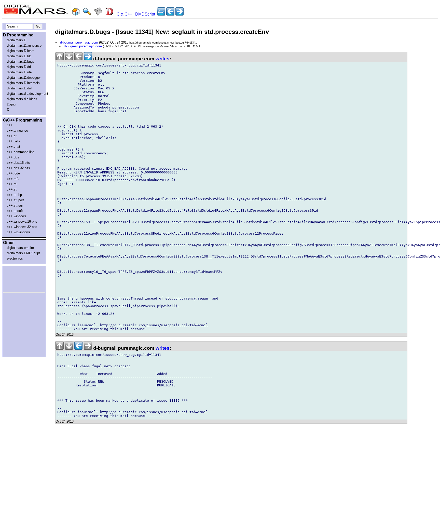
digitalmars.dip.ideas (22, 99)
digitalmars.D (16, 40)
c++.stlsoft (15, 211)
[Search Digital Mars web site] (87, 14)
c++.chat (13, 146)
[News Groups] (98, 14)
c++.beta (13, 141)
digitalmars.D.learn (20, 51)
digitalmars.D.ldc (19, 56)
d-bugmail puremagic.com (79, 42)
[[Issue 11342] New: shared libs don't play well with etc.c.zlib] (170, 14)
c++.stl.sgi (15, 205)
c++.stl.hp (14, 195)
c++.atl (12, 136)
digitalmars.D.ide (19, 72)
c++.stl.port (15, 200)
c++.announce (17, 130)
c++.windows (16, 216)
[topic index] (161, 14)
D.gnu (11, 104)
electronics (15, 258)
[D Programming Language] (109, 14)
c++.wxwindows (18, 232)
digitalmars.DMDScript (23, 253)
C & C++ (124, 14)
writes (163, 58)
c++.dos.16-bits (18, 163)
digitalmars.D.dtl (19, 67)
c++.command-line (20, 152)
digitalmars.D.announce (24, 45)
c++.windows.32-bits (22, 227)
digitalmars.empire (20, 248)
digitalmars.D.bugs (20, 61)
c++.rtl (12, 184)
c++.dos (13, 157)
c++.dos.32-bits (18, 168)
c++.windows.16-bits (22, 221)
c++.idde (13, 173)
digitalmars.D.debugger (24, 77)
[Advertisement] (18, 278)
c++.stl (12, 189)
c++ (10, 125)
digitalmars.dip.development (25, 94)
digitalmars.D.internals (23, 83)
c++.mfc (13, 179)
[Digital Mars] (76, 14)
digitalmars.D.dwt (19, 88)
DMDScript (145, 14)
